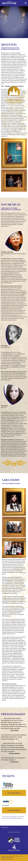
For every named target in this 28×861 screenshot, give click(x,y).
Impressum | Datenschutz (7, 859)
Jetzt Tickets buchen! (14, 793)
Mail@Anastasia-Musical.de (7, 857)
